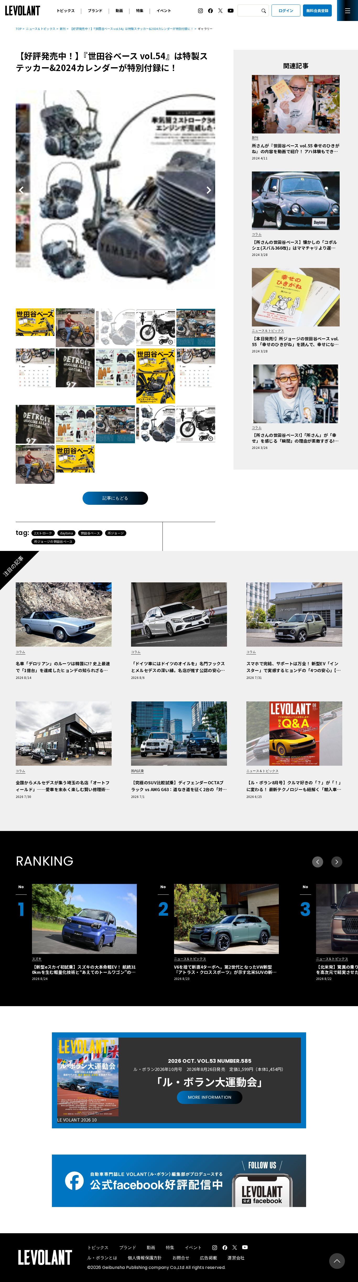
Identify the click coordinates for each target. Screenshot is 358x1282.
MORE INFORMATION (209, 1097)
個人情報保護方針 (145, 1257)
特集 (139, 10)
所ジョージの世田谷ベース (53, 541)
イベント (163, 10)
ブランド (95, 10)
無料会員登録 (317, 10)
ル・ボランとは (102, 1257)
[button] (336, 861)
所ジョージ (116, 533)
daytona (66, 533)
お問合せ (180, 1257)
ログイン (286, 10)
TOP (19, 28)
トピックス (65, 10)
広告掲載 (208, 1257)
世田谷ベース (90, 533)
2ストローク (43, 533)
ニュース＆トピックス (40, 28)
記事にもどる (115, 498)
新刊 (63, 28)
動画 (119, 10)
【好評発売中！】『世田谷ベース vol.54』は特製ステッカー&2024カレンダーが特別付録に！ (131, 28)
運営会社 (236, 1257)
